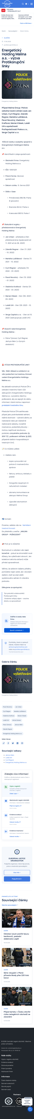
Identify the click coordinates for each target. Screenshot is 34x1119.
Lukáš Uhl (6, 720)
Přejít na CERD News (25, 23)
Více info (16, 872)
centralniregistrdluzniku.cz (14, 1048)
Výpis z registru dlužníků (9, 1059)
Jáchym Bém (18, 724)
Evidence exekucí (7, 1062)
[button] (27, 4)
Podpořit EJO (16, 879)
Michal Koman (16, 720)
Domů (4, 31)
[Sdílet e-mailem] (22, 743)
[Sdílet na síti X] (13, 743)
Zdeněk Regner (7, 729)
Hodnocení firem (7, 1071)
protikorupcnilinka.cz (22, 649)
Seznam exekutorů (7, 1083)
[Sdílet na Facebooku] (8, 743)
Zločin (7, 38)
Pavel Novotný (7, 707)
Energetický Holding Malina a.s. (12, 733)
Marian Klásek (22, 716)
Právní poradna (6, 1068)
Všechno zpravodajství (9, 905)
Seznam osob (6, 1089)
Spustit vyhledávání (16, 630)
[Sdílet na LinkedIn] (17, 743)
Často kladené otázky (8, 1080)
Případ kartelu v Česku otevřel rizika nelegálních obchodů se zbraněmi (17, 1014)
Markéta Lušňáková (20, 711)
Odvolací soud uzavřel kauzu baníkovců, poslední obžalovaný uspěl (16, 936)
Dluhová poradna (7, 1065)
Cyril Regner (7, 711)
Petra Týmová (7, 724)
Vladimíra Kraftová (8, 716)
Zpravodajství (12, 31)
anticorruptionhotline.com (18, 647)
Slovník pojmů (6, 1086)
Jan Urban (18, 707)
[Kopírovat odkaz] (3, 743)
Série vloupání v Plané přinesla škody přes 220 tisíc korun (16, 975)
